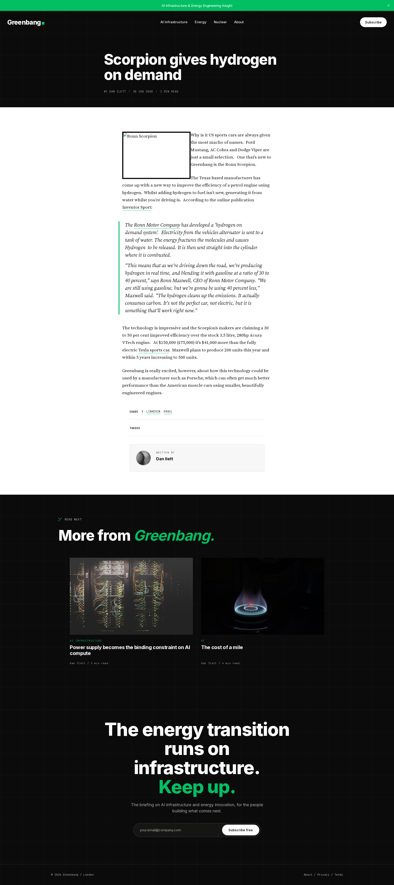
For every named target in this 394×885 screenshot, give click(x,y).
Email (168, 411)
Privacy (323, 875)
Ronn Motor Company (157, 225)
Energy (201, 22)
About (239, 22)
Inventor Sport (136, 207)
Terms (338, 875)
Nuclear (220, 22)
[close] (388, 5)
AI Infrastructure (174, 22)
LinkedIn (153, 411)
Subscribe (373, 22)
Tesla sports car (153, 350)
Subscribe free (240, 830)
